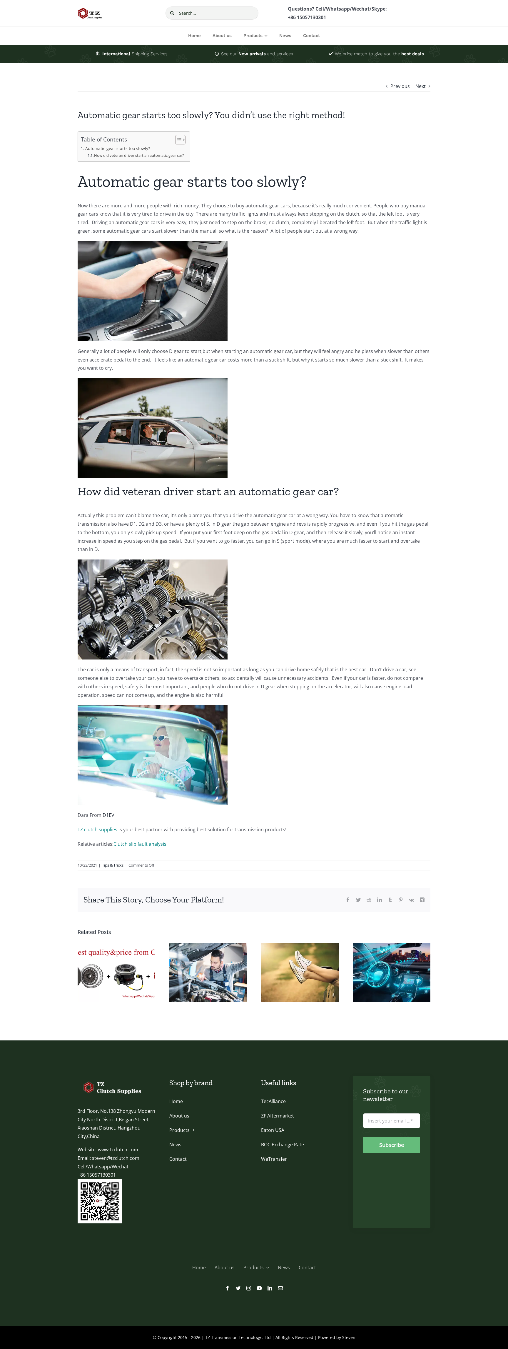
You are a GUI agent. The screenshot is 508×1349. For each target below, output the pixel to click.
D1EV (108, 815)
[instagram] (248, 1288)
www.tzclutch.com (118, 1149)
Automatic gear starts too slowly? (117, 148)
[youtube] (259, 1288)
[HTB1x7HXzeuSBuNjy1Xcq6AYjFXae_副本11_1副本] (111, 1081)
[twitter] (238, 1288)
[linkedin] (270, 1288)
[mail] (280, 1288)
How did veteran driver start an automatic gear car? (139, 155)
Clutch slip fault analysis (139, 844)
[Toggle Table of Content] (177, 140)
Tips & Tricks (112, 865)
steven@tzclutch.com (115, 1158)
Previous (400, 86)
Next (420, 86)
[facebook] (227, 1288)
